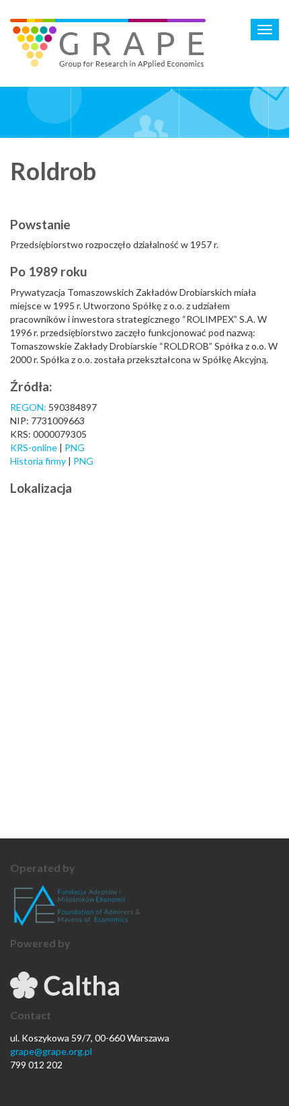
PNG (75, 447)
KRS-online (33, 447)
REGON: (28, 407)
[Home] (108, 43)
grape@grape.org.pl (51, 1051)
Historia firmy (39, 461)
